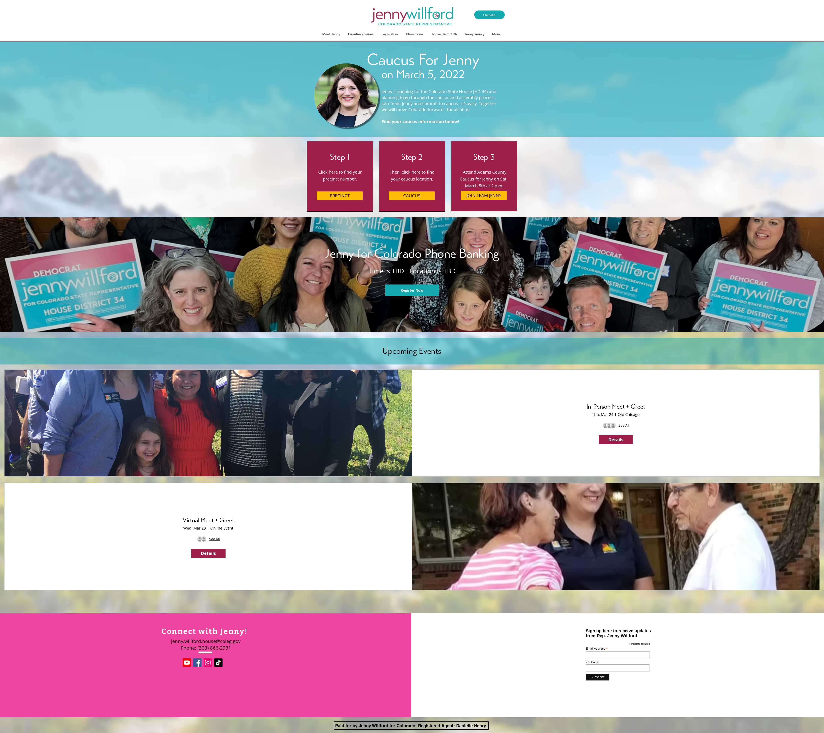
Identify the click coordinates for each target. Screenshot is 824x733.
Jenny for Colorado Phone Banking (412, 253)
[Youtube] (187, 662)
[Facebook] (197, 662)
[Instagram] (208, 662)
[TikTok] (218, 662)
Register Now (412, 290)
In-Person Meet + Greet (615, 406)
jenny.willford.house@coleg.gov (206, 641)
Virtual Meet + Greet (208, 520)
